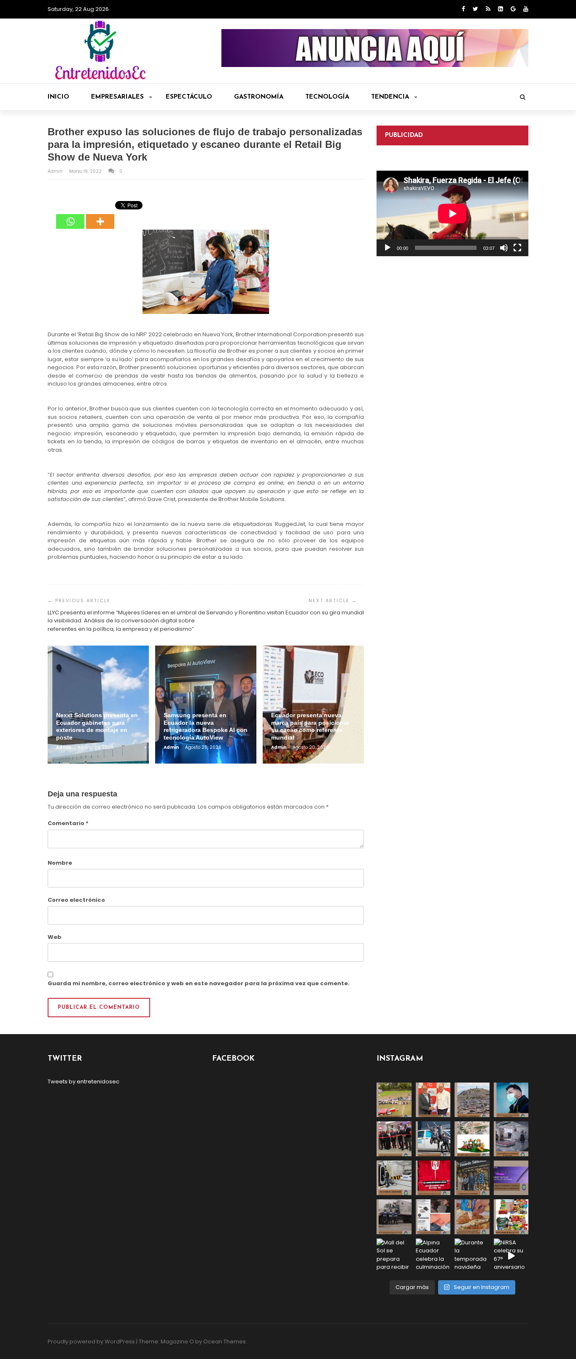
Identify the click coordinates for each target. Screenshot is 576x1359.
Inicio (58, 97)
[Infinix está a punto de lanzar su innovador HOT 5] (511, 1178)
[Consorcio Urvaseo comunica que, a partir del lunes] (394, 1216)
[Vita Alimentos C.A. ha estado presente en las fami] (511, 1138)
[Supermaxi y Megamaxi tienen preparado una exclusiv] (511, 1216)
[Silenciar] (504, 248)
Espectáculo (189, 97)
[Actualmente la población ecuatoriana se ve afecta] (511, 1100)
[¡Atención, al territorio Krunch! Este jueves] (433, 1178)
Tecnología (327, 97)
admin (56, 171)
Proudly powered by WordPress (91, 1342)
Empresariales (117, 97)
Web (55, 937)
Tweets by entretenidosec (83, 1082)
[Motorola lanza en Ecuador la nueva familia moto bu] (433, 1216)
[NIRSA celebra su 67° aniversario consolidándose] (511, 1255)
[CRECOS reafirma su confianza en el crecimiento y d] (394, 1138)
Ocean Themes (224, 1342)
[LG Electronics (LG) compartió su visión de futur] (394, 1178)
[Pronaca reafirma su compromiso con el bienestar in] (394, 1100)
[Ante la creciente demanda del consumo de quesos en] (472, 1216)
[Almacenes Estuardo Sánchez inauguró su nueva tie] (472, 1178)
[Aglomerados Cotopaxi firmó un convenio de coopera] (433, 1100)
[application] (452, 213)
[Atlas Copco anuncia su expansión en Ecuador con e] (433, 1138)
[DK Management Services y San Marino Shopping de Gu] (472, 1138)
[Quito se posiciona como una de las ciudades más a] (472, 1100)
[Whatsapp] (70, 215)
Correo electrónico (76, 900)
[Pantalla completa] (517, 248)
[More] (100, 215)
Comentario (68, 823)
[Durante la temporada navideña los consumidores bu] (472, 1255)
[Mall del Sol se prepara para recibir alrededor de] (394, 1255)
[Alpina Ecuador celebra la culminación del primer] (433, 1255)
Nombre (60, 863)
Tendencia (390, 97)
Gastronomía (258, 97)
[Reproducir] (387, 248)
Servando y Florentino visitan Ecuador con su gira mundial (285, 612)
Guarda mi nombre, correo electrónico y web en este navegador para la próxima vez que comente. (199, 983)
